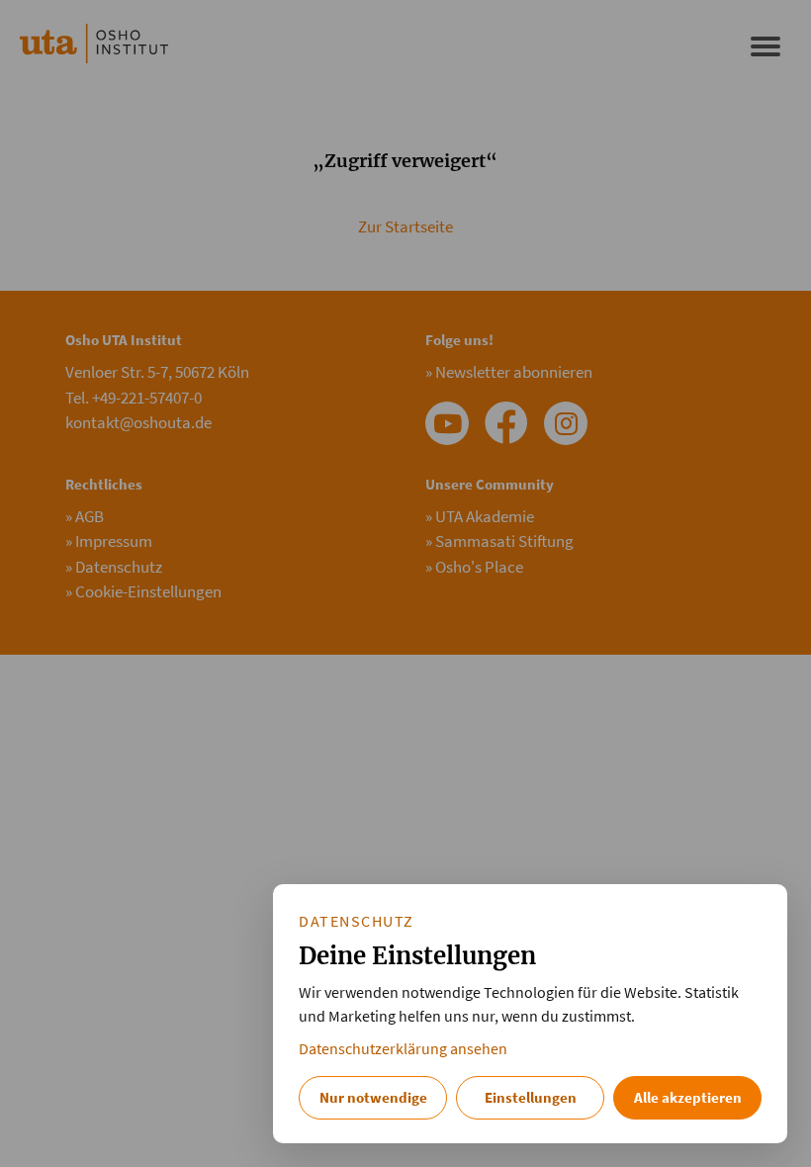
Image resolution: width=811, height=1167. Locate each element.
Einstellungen (531, 1097)
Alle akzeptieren (688, 1097)
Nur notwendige (373, 1097)
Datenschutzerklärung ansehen (403, 1048)
